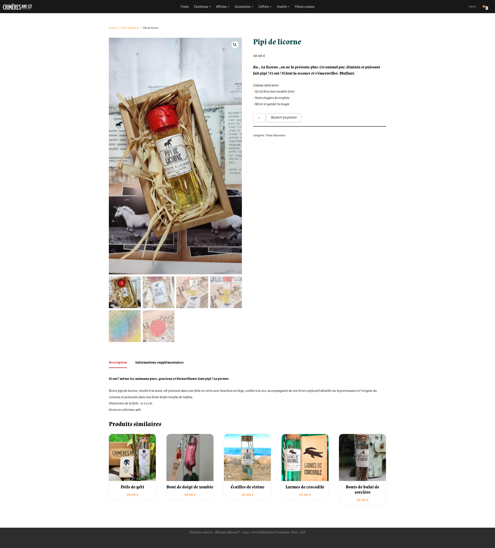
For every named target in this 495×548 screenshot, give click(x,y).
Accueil (113, 28)
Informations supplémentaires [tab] (159, 362)
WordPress (144, 542)
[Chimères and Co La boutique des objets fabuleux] (17, 6)
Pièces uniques (304, 6)
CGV (303, 532)
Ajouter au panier (284, 117)
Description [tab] (118, 362)
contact (473, 7)
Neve (112, 542)
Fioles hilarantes (130, 28)
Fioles (185, 6)
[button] (210, 7)
